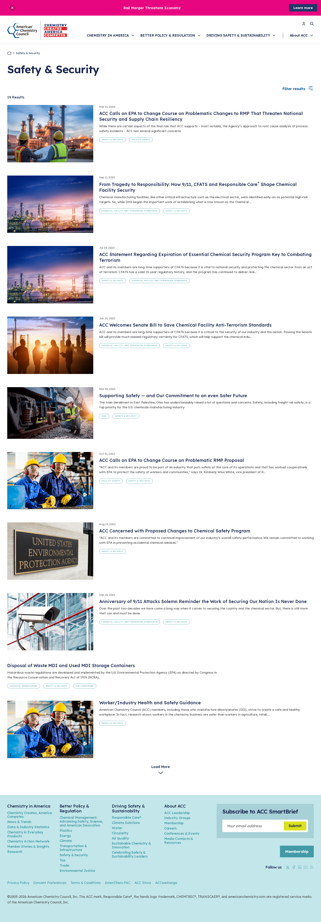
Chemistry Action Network (28, 841)
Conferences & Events (181, 833)
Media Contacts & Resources (178, 841)
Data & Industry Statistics (28, 827)
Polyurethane (85, 686)
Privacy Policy (18, 883)
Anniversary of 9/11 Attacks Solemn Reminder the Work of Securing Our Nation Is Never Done (203, 601)
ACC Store (142, 883)
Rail (104, 416)
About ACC (299, 35)
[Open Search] (312, 24)
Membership (173, 823)
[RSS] (311, 867)
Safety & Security (113, 139)
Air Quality (120, 838)
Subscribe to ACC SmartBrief (260, 811)
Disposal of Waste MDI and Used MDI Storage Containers (71, 665)
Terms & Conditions (85, 883)
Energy (65, 836)
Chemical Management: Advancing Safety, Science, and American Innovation (81, 821)
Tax (62, 860)
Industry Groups (177, 818)
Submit (295, 826)
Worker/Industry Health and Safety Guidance (150, 702)
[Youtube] (305, 867)
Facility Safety (141, 139)
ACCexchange (166, 883)
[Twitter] (288, 867)
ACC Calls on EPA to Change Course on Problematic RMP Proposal (171, 460)
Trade (64, 865)
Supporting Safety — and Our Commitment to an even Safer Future (173, 395)
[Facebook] (293, 867)
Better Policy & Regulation (167, 35)
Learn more (303, 8)
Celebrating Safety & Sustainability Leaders (129, 854)
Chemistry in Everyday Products (25, 834)
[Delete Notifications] (12, 8)
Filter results (293, 88)
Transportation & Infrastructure (73, 848)
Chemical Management (24, 686)
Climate (66, 841)
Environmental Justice (77, 870)
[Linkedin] (299, 867)
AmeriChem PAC (117, 883)
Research (14, 852)
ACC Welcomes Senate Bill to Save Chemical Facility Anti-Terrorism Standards (185, 325)
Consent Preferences (49, 883)
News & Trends (19, 822)
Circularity (120, 833)
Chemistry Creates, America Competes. (29, 815)
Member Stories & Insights (28, 846)
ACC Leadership (176, 813)
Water (117, 828)
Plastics (66, 830)
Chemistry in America (108, 35)
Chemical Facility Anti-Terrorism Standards (129, 211)
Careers (170, 828)
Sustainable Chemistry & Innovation (131, 845)
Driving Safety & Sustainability (238, 35)
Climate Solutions (126, 823)
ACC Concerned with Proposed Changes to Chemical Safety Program (174, 531)
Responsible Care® (126, 817)
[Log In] (304, 25)
